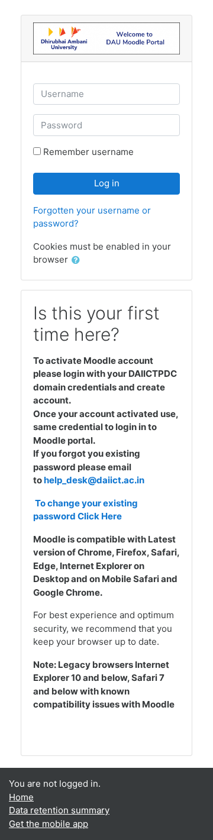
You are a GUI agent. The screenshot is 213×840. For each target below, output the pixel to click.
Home (21, 797)
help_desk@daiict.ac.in (94, 480)
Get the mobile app (48, 823)
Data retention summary (59, 810)
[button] (78, 260)
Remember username (88, 151)
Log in (107, 183)
